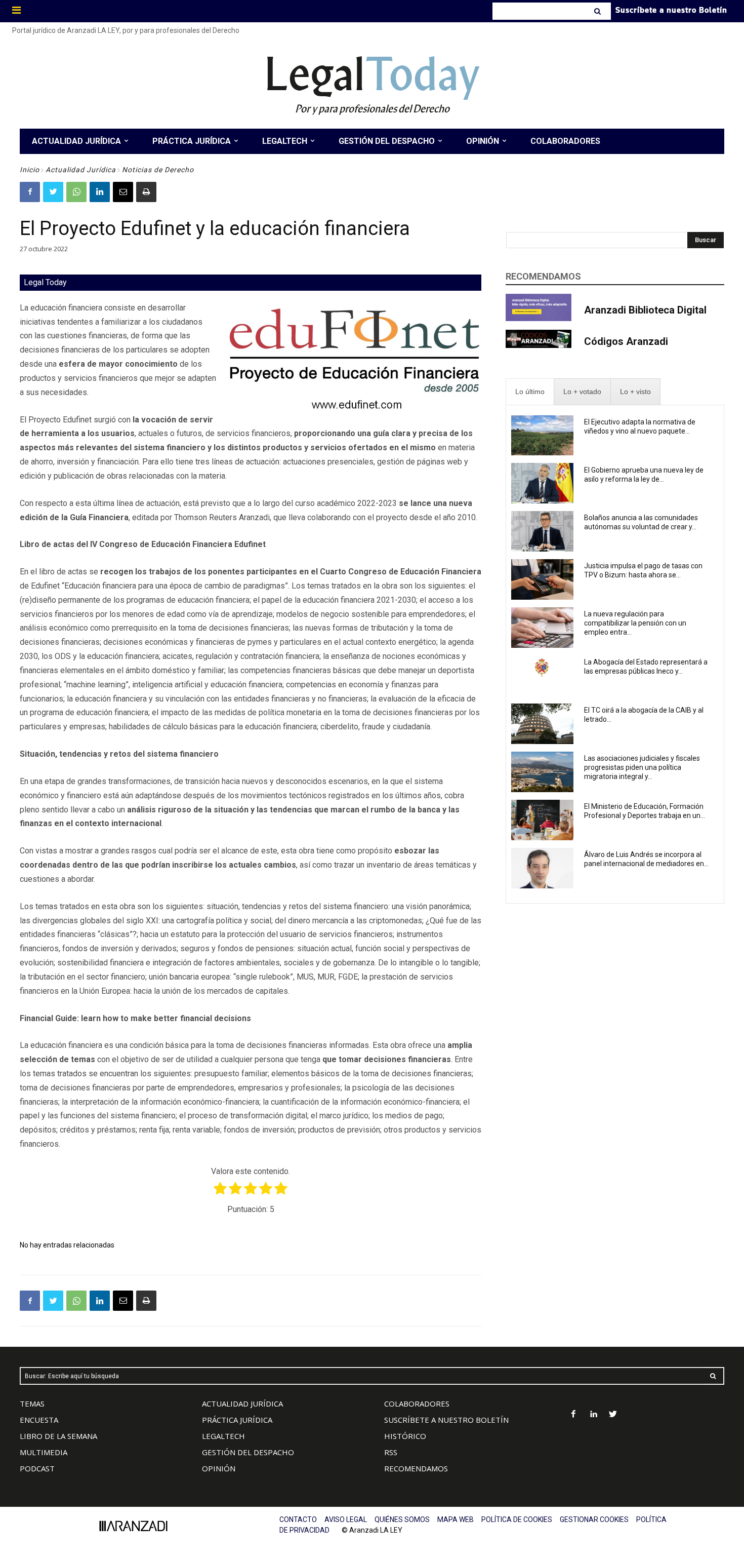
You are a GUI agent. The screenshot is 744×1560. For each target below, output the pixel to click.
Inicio (29, 170)
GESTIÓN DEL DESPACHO (248, 1452)
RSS (390, 1452)
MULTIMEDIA (43, 1452)
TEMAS (32, 1403)
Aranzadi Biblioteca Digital (645, 310)
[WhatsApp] (76, 192)
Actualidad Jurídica (81, 170)
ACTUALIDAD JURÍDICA (242, 1403)
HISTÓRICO (405, 1436)
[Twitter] (53, 192)
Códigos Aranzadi (626, 341)
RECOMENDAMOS (416, 1468)
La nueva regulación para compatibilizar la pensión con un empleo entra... (635, 623)
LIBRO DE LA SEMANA (58, 1436)
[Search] (598, 11)
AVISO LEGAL (345, 1519)
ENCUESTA (39, 1420)
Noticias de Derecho (158, 170)
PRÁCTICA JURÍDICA (237, 1420)
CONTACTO (298, 1519)
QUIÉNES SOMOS (402, 1519)
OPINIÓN (218, 1468)
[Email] (123, 192)
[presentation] (530, 391)
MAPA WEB (455, 1519)
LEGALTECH (223, 1436)
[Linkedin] (100, 192)
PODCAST (37, 1468)
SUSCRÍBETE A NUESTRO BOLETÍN (446, 1420)
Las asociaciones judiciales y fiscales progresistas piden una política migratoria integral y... (642, 767)
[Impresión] (146, 192)
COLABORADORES (416, 1403)
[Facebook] (30, 192)
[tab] (530, 391)
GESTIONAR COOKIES (594, 1519)
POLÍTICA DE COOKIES (516, 1519)
